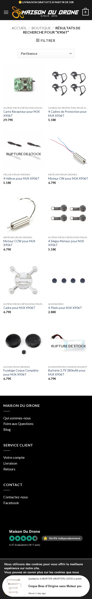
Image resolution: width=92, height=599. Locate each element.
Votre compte (14, 457)
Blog (7, 429)
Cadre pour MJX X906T (19, 308)
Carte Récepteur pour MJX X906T (21, 113)
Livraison (10, 463)
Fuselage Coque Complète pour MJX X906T (20, 372)
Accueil (19, 28)
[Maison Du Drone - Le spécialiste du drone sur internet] (45, 12)
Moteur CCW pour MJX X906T (19, 243)
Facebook (11, 503)
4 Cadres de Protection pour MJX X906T (67, 113)
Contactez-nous (15, 497)
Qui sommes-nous (17, 418)
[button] (6, 12)
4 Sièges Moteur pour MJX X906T (66, 243)
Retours (9, 469)
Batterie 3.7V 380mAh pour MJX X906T (67, 372)
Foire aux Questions (18, 423)
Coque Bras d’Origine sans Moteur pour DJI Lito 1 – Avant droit (57, 586)
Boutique (41, 28)
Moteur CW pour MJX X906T (68, 178)
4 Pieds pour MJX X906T (65, 308)
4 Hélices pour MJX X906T (21, 178)
